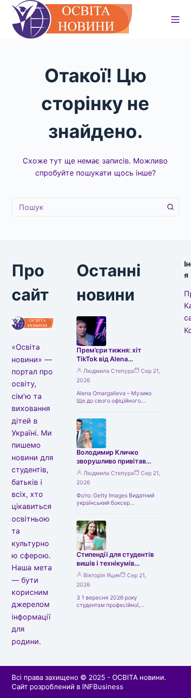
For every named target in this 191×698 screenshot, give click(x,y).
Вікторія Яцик (101, 575)
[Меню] (175, 19)
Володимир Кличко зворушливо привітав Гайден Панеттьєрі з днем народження (118, 465)
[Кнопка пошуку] (170, 207)
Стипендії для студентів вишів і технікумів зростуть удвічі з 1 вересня (115, 567)
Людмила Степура (108, 370)
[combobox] (87, 207)
